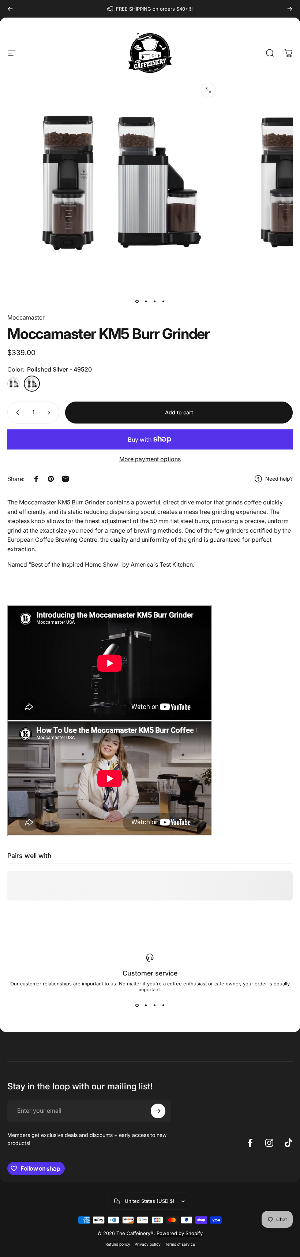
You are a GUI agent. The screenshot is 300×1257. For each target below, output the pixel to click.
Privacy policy (148, 1244)
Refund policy (117, 1244)
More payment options (150, 459)
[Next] (290, 9)
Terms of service (180, 1244)
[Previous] (10, 9)
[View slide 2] (145, 1005)
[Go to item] (136, 301)
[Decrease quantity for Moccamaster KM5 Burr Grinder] (16, 412)
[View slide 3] (154, 1005)
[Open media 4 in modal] (208, 90)
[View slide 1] (136, 1005)
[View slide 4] (163, 1005)
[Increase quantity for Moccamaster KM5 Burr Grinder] (50, 412)
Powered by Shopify (180, 1233)
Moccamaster (26, 317)
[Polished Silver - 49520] (32, 383)
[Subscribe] (158, 1111)
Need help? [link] (279, 478)
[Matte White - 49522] (13, 383)
